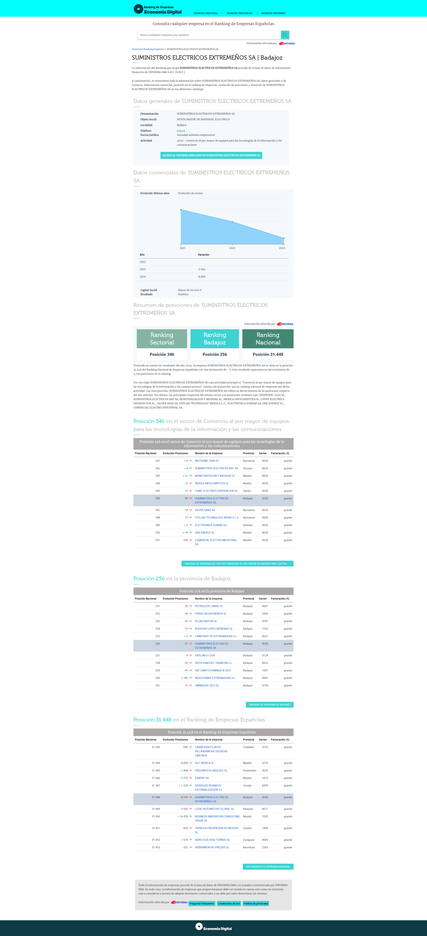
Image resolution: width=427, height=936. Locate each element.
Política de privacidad (256, 903)
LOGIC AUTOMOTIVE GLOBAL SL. (215, 809)
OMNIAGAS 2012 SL (207, 685)
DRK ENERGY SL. (205, 532)
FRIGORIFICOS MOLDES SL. (211, 770)
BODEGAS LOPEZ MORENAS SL (214, 628)
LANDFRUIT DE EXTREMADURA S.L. (216, 636)
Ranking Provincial (240, 13)
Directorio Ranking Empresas (148, 49)
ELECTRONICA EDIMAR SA (211, 525)
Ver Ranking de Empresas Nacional (268, 866)
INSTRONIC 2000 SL (207, 461)
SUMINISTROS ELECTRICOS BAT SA (216, 468)
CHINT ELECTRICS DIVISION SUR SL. (217, 491)
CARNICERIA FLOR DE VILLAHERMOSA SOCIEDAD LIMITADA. (211, 751)
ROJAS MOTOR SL (206, 621)
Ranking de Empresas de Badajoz (269, 704)
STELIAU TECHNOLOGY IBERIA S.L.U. (217, 517)
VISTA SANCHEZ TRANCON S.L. (214, 663)
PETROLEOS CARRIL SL (209, 606)
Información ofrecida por (262, 43)
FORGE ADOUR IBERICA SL (211, 613)
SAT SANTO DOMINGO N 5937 (213, 670)
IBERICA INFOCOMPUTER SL (212, 483)
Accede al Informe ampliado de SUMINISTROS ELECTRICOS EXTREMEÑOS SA (211, 155)
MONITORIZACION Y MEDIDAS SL (215, 476)
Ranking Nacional (206, 13)
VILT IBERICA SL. (205, 763)
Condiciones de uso (229, 903)
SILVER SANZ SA (205, 510)
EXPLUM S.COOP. (205, 655)
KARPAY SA (202, 778)
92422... (182, 130)
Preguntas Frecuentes (202, 903)
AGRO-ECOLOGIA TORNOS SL (212, 840)
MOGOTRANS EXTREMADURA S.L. (215, 678)
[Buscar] (285, 35)
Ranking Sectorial (274, 13)
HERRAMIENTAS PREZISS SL (212, 847)
